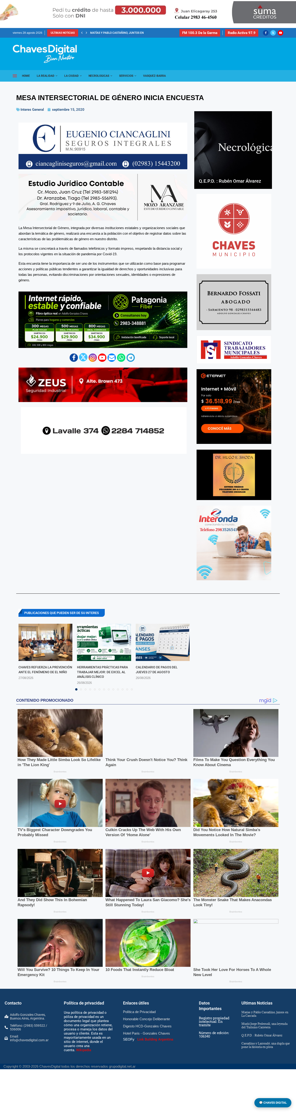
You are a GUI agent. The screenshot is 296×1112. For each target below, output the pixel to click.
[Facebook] (265, 33)
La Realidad (45, 75)
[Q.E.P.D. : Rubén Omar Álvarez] (233, 150)
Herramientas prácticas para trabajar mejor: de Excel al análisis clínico (102, 672)
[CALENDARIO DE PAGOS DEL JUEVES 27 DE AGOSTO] (163, 642)
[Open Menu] (15, 76)
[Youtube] (280, 33)
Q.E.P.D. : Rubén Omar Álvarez (111, 32)
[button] (82, 33)
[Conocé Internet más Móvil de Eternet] (234, 406)
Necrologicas (99, 75)
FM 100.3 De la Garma (199, 33)
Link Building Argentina (155, 1039)
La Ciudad (71, 75)
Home (26, 75)
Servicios (126, 75)
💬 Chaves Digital (273, 1102)
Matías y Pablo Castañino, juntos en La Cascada (264, 1013)
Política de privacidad (84, 1003)
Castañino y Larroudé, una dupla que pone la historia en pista (265, 1045)
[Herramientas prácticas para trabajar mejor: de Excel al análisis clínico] (104, 642)
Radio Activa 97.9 (242, 33)
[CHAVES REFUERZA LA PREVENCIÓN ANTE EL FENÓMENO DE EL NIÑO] (45, 642)
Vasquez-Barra (154, 75)
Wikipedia (83, 1050)
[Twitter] (273, 33)
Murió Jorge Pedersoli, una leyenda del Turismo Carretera (264, 1025)
